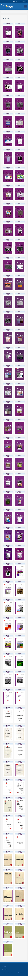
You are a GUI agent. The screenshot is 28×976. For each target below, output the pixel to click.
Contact (5, 969)
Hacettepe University (23, 1)
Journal (8, 12)
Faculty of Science (15, 1)
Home (3, 12)
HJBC (4, 967)
